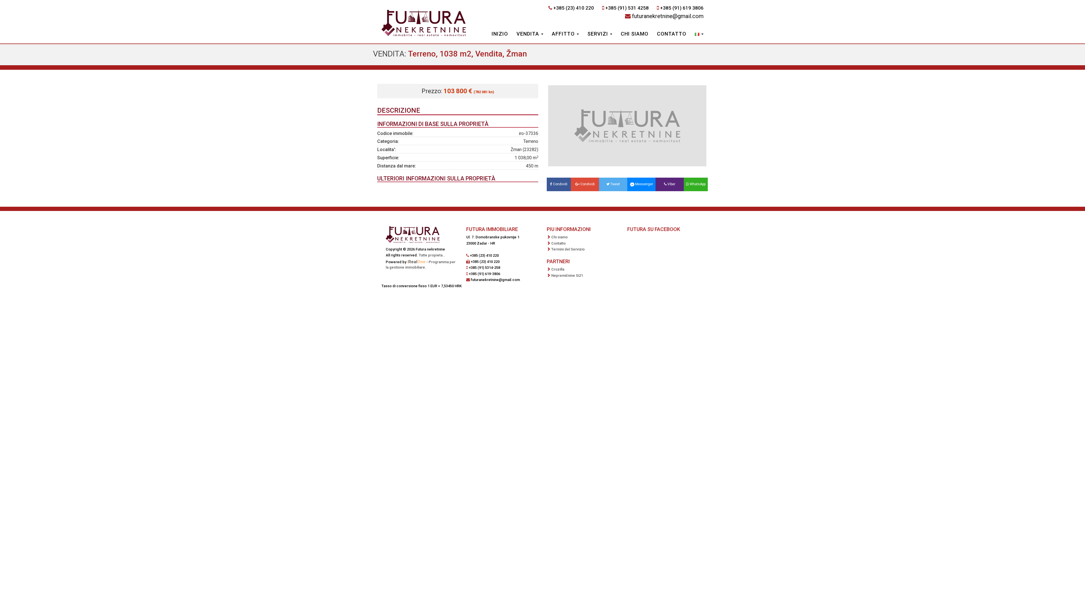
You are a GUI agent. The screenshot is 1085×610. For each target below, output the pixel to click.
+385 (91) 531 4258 (627, 8)
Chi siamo (634, 34)
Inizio (500, 34)
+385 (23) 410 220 (573, 8)
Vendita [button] (529, 34)
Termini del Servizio (568, 249)
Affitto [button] (564, 34)
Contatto (671, 34)
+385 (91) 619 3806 (682, 8)
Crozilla (557, 269)
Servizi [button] (598, 34)
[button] (699, 34)
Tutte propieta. (431, 255)
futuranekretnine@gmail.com (668, 16)
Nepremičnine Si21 (567, 275)
